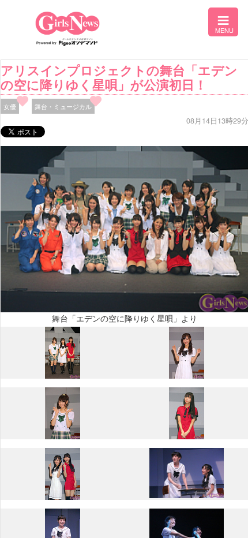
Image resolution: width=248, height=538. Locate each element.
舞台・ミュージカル (63, 106)
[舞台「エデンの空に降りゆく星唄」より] (62, 376)
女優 (9, 106)
